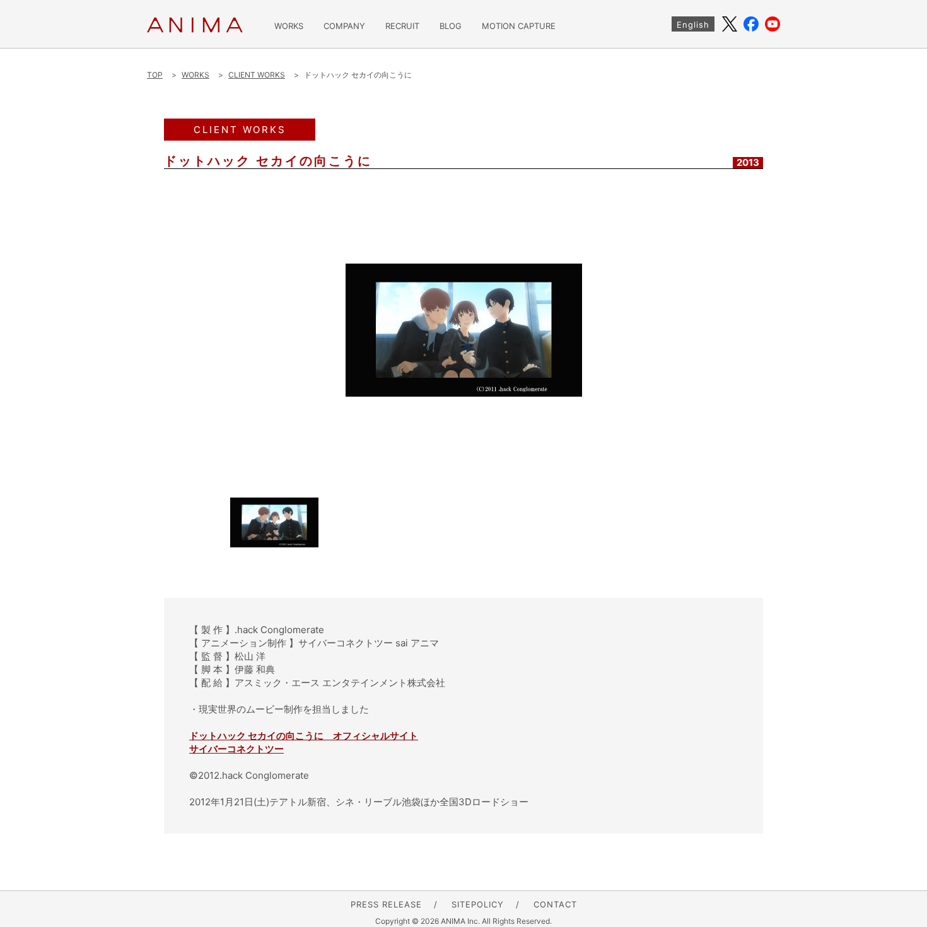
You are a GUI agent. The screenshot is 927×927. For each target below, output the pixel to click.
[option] (463, 330)
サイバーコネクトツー (236, 749)
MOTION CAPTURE (519, 26)
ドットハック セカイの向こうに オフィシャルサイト (303, 736)
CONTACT (555, 904)
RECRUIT (402, 26)
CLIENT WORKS (256, 74)
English (693, 25)
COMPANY (344, 26)
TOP (155, 74)
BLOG (451, 26)
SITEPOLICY (478, 904)
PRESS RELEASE (386, 904)
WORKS (288, 26)
